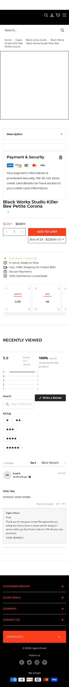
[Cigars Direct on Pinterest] (44, 662)
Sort (33, 462)
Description (15, 134)
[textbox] (19, 404)
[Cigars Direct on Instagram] (36, 662)
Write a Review (54, 398)
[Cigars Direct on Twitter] (29, 662)
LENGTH (18, 294)
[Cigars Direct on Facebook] (21, 662)
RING (47, 294)
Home (8, 40)
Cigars (18, 40)
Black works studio (36, 40)
